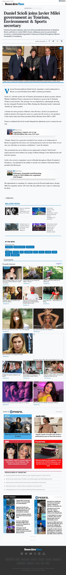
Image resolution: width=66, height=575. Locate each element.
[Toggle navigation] (2, 4)
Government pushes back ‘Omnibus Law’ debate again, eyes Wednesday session (29, 479)
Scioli (35, 252)
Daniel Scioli (30, 247)
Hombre (48, 559)
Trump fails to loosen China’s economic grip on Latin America (25, 227)
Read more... (18, 130)
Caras (17, 559)
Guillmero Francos (19, 247)
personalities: (10, 245)
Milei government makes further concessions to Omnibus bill (24, 486)
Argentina (8, 252)
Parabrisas (57, 559)
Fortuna (41, 559)
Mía (47, 563)
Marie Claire (25, 559)
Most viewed (9, 497)
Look (37, 563)
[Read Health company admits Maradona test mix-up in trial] (12, 209)
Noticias (34, 559)
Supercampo (21, 563)
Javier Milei (9, 247)
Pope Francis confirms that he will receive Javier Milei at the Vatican (26, 482)
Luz (43, 563)
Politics (16, 252)
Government (28, 252)
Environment (15, 255)
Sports (54, 252)
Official (41, 252)
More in (6, 412)
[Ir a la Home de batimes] (33, 549)
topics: (7, 250)
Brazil (7, 255)
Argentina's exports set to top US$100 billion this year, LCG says (26, 133)
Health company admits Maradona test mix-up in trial (25, 210)
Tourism (48, 252)
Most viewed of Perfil (48, 498)
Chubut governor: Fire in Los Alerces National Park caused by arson (25, 489)
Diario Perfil (9, 559)
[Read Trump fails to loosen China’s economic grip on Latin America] (12, 224)
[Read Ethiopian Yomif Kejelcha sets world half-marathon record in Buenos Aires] (39, 224)
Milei (21, 252)
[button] (61, 48)
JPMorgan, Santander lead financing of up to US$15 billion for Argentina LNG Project (27, 175)
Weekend (30, 563)
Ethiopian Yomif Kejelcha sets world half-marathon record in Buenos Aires (52, 228)
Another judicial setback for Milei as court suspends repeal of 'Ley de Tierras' (28, 475)
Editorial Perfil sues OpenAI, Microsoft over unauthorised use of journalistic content (52, 213)
